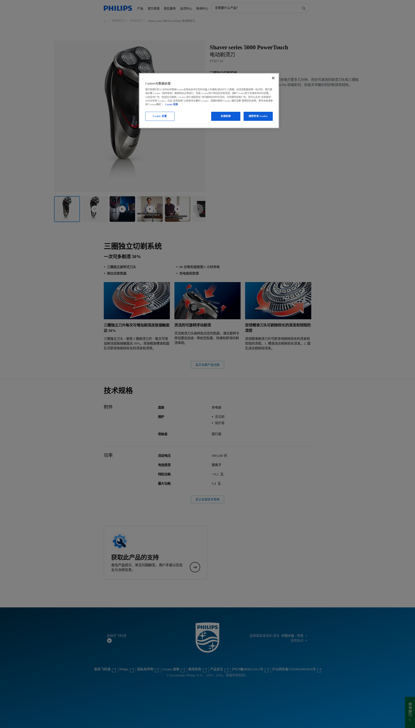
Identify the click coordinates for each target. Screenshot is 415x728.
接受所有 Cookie (258, 116)
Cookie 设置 (160, 116)
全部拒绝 (226, 116)
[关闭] (273, 78)
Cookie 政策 (171, 104)
